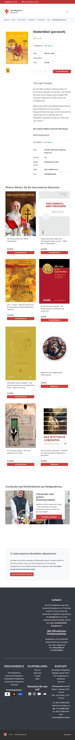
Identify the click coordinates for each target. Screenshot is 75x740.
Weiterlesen (54, 386)
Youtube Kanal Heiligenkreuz (14, 682)
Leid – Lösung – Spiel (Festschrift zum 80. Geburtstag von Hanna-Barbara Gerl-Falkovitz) (20, 307)
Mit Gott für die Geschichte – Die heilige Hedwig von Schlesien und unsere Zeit (52, 308)
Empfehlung (31, 20)
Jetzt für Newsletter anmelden (21, 574)
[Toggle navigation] (67, 11)
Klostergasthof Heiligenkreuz (14, 679)
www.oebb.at (58, 650)
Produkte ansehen (49, 517)
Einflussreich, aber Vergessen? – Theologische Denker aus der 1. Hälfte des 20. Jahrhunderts (54, 241)
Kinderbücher (41, 20)
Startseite (6, 20)
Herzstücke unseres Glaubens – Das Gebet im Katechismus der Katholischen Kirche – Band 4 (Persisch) (20, 385)
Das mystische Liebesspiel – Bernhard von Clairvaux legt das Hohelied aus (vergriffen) (54, 453)
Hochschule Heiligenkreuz (14, 676)
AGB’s (38, 679)
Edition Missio (22, 20)
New (48, 20)
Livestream (14, 685)
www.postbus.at (58, 648)
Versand (37, 676)
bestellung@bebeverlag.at (31, 2)
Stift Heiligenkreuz (14, 673)
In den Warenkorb (62, 71)
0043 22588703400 (30, 5)
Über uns (37, 670)
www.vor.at (61, 645)
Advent (14, 20)
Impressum (37, 673)
